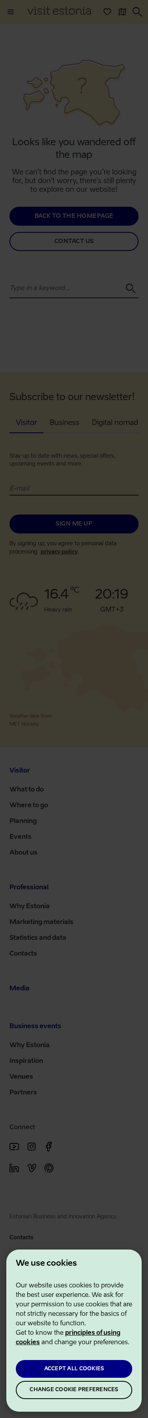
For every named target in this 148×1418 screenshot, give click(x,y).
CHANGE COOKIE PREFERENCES (74, 1389)
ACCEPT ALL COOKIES (74, 1368)
